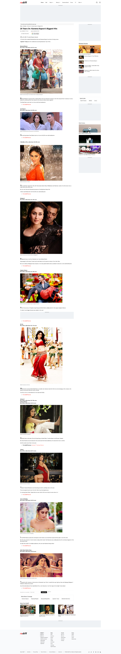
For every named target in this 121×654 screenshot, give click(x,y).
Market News (63, 637)
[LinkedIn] (100, 652)
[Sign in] (100, 2)
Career (73, 637)
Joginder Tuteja (55, 598)
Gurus (71, 2)
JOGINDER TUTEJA (24, 31)
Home (42, 2)
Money (57, 2)
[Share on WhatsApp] (88, 652)
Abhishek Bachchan (66, 598)
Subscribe (44, 592)
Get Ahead (52, 642)
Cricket (52, 640)
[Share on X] (91, 652)
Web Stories (82, 123)
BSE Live (62, 634)
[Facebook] (93, 652)
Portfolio (62, 640)
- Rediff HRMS (42, 640)
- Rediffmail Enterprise (44, 637)
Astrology (52, 645)
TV (75, 2)
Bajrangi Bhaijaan (34, 598)
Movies (24, 26)
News (51, 2)
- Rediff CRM (42, 642)
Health (73, 634)
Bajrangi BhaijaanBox (45, 598)
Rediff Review (83, 100)
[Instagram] (95, 652)
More (80, 2)
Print (50, 591)
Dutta (95, 100)
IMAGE (90, 100)
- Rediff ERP (42, 643)
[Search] (97, 2)
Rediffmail (42, 634)
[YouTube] (98, 652)
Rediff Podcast (53, 646)
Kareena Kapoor (25, 598)
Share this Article (25, 33)
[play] (90, 128)
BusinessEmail (65, 2)
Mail (46, 2)
